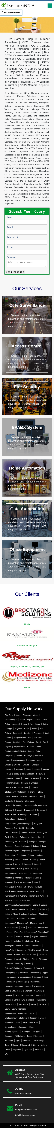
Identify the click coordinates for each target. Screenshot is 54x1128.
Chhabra (24, 783)
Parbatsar (43, 955)
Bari (30, 738)
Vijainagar (28, 1050)
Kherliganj (9, 882)
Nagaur (35, 937)
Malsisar (33, 914)
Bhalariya (28, 756)
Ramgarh (37, 977)
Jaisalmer (26, 846)
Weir (7, 1054)
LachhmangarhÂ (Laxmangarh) (18, 905)
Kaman (18, 860)
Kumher (43, 896)
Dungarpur (41, 810)
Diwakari (18, 810)
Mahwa (35, 909)
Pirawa (28, 964)
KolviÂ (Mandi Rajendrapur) (16, 891)
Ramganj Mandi (24, 977)
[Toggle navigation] (50, 6)
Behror (39, 751)
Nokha (9, 955)
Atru (31, 724)
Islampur (42, 842)
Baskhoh (17, 742)
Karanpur (27, 864)
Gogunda (30, 828)
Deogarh (33, 796)
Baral (47, 733)
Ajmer (35, 715)
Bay (44, 742)
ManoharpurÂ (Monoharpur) (16, 923)
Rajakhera (24, 973)
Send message (15, 271)
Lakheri (44, 905)
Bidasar (37, 769)
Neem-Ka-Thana (23, 946)
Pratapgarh (28, 968)
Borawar (39, 774)
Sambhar (8, 995)
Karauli (36, 864)
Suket (31, 1027)
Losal (14, 909)
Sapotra (31, 1000)
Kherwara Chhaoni (23, 882)
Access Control (27, 346)
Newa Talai (9, 950)
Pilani (34, 959)
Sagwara (28, 991)
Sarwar (33, 1004)
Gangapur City (11, 828)
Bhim (39, 760)
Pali (34, 955)
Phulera (26, 959)
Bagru (26, 729)
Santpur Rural (19, 1000)
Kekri (27, 869)
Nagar (26, 937)
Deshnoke (9, 801)
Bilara (8, 774)
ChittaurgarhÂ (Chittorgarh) (16, 792)
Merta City (32, 928)
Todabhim (27, 1041)
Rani (46, 977)
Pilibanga (43, 959)
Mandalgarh (44, 914)
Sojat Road (33, 1022)
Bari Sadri (38, 738)
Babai (37, 724)
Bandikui (28, 733)
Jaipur (17, 846)
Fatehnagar (23, 815)
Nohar (45, 950)
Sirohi (17, 1022)
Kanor (25, 860)
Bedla (38, 747)
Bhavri (7, 760)
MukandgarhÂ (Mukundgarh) (37, 932)
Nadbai (19, 937)
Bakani (34, 729)
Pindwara (9, 964)
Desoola (19, 801)
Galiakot (20, 819)
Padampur (26, 955)
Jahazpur (9, 846)
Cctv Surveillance (27, 305)
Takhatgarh (20, 1036)
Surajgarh (36, 1032)
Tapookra (38, 1036)
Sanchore (19, 995)
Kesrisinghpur (25, 873)
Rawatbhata (35, 982)
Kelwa (33, 869)
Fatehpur (33, 815)
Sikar (42, 1018)
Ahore (18, 715)
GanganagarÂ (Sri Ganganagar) (18, 824)
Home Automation (27, 468)
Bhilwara (31, 760)
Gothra (32, 833)
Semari (32, 1013)
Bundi (17, 778)
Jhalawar (36, 851)
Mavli (23, 928)
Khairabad (37, 873)
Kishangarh (9, 887)
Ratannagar (22, 982)
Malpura (24, 914)
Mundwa (10, 937)
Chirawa (34, 787)
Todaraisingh (38, 1041)
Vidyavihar (17, 1050)
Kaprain (18, 864)
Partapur (8, 959)
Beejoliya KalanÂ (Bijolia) (15, 751)
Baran (8, 738)
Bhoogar (35, 765)
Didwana (8, 810)
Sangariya (39, 995)
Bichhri (29, 769)
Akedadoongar (11, 720)
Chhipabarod (10, 787)
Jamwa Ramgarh (12, 851)
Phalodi (17, 959)
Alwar (37, 720)
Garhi (21, 828)
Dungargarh (29, 810)
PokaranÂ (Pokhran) (13, 968)
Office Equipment (27, 549)
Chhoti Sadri (23, 787)
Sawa (7, 1009)
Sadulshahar (17, 991)
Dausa (15, 796)
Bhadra (19, 756)
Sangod (8, 1000)
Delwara (23, 796)
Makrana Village (11, 914)
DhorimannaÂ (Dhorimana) (35, 805)
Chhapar (34, 783)
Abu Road (9, 715)
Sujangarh (22, 1027)
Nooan (17, 955)
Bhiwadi (26, 765)
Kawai (19, 869)
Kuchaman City (11, 896)
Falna (13, 815)
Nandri (7, 941)
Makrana (43, 909)
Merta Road (43, 928)
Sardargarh (41, 1000)
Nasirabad (17, 941)
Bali (41, 729)
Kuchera (23, 896)
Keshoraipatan (11, 873)
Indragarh (33, 842)
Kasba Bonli (10, 869)
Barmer (8, 742)
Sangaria (29, 995)
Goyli (7, 837)
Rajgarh (45, 973)
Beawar (30, 747)
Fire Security (27, 386)
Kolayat (38, 887)
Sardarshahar (10, 1004)
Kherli (36, 878)
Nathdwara (28, 941)
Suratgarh (9, 1036)
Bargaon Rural (20, 738)
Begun (31, 751)
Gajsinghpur (10, 819)
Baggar (9, 729)
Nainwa (43, 937)
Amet (44, 720)
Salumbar (38, 991)
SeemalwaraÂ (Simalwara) (16, 1013)
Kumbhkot (33, 896)
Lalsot (7, 909)
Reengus (19, 986)
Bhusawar (9, 769)
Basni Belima (28, 742)
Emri (7, 815)
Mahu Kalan (24, 909)
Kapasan (8, 864)
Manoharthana (36, 923)
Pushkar (39, 968)
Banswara (38, 733)
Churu (40, 792)
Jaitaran (36, 846)
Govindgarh (42, 833)
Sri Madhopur (10, 1027)
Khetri (36, 882)
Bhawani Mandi (19, 760)
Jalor (44, 846)
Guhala (15, 837)
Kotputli (39, 891)
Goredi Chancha (11, 833)
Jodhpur (39, 855)
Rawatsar (9, 986)
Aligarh (30, 720)
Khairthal (8, 878)
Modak (9, 932)
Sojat (24, 1022)
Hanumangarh (11, 842)
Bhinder (8, 765)
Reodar (28, 986)
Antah (7, 724)
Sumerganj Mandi (12, 1032)
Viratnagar (39, 1050)
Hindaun (22, 842)
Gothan (24, 833)
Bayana (8, 747)
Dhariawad (29, 801)
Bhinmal (17, 765)
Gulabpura (24, 837)
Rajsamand (11, 977)
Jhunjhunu (21, 855)
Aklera (22, 720)
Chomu (33, 792)
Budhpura (9, 778)
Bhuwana (19, 769)
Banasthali (17, 733)
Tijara (18, 1041)
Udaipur (14, 1045)
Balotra (8, 733)
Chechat (45, 778)
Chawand (35, 778)
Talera (29, 1036)
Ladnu (35, 905)
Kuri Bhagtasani (11, 900)
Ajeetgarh (27, 715)
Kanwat (42, 860)
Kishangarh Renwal (25, 887)
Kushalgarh (25, 900)
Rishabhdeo (39, 986)
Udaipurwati (25, 1045)
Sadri (7, 991)
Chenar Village (12, 783)
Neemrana (36, 946)
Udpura (36, 1045)
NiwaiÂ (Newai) (34, 950)
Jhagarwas (25, 851)
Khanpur (28, 878)
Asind (25, 724)
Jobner (31, 855)
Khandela (19, 878)
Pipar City (19, 964)
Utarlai (7, 1050)
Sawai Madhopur (19, 1009)
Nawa (37, 941)
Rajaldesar (34, 973)
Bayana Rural (19, 747)
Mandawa (10, 918)
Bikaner (46, 769)
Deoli (41, 796)
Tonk (7, 1045)
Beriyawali (9, 756)
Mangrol (31, 918)
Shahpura (23, 1018)
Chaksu (26, 778)
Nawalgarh (9, 946)
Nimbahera (21, 950)
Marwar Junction (11, 928)
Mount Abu (18, 932)
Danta (7, 796)
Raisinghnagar (11, 973)
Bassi (38, 742)
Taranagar (9, 1041)
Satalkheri (43, 1004)
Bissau (16, 774)
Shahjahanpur (11, 1018)
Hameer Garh (36, 837)
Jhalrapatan (10, 855)
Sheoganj (34, 1018)
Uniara (44, 1045)
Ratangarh (10, 982)
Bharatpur (38, 756)
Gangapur (38, 824)
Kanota (33, 860)
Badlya (45, 724)
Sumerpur (26, 1032)
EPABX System (27, 427)
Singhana (9, 1022)
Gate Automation (27, 508)
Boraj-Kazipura (28, 774)
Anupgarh (16, 724)
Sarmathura (23, 1004)
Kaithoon (8, 860)
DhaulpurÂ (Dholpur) (13, 805)
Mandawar (21, 918)
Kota (32, 891)
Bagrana (18, 729)
